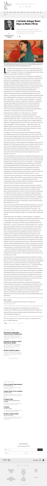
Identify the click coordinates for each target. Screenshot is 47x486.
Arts (25, 12)
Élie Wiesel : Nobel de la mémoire (11, 350)
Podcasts (28, 12)
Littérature (14, 12)
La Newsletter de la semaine (11, 471)
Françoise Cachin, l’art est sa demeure (13, 391)
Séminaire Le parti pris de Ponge (11, 480)
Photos (37, 12)
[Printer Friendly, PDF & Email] (9, 460)
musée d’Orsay (20, 323)
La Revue (23, 477)
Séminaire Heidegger (11, 478)
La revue (5, 14)
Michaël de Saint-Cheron (9, 36)
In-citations (6, 407)
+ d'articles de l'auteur (13, 358)
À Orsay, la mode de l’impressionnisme (13, 384)
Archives (11, 12)
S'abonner (40, 449)
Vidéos (31, 12)
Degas (10, 323)
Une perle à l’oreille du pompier (11, 414)
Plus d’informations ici (9, 303)
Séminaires (34, 12)
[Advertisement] (23, 371)
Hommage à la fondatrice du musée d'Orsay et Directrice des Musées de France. (13, 404)
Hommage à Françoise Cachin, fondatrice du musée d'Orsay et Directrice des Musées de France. (13, 395)
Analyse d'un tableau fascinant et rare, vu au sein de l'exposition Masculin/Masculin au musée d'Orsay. (13, 418)
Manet (14, 323)
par (8, 385)
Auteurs (41, 12)
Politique (18, 12)
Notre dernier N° (23, 479)
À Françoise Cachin (8, 399)
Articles (7, 12)
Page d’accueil (11, 469)
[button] (42, 17)
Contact (36, 477)
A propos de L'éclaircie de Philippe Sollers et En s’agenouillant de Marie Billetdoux (13, 410)
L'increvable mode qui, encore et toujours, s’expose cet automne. (12, 388)
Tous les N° (23, 478)
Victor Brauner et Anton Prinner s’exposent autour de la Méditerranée (13, 333)
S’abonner (23, 480)
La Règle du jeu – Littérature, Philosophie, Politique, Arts (4, 12)
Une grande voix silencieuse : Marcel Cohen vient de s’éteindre (12, 342)
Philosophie (21, 12)
